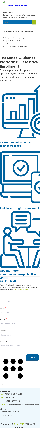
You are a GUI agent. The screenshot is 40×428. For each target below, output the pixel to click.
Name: (3, 297)
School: (3, 330)
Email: (3, 308)
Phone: (3, 319)
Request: (4, 342)
